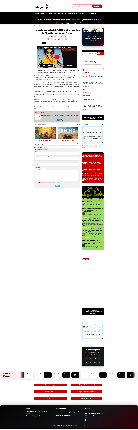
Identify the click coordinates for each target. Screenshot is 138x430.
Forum (85, 259)
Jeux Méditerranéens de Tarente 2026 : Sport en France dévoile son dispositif (92, 174)
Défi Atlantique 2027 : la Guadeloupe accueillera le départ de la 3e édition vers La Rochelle (92, 200)
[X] (95, 358)
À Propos (50, 398)
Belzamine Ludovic (40, 113)
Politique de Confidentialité (86, 385)
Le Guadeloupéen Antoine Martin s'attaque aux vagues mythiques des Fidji (93, 220)
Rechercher (97, 6)
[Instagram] (91, 358)
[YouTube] (99, 358)
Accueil (37, 13)
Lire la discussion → (87, 77)
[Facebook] (86, 358)
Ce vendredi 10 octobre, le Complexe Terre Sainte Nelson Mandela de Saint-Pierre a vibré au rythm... (95, 235)
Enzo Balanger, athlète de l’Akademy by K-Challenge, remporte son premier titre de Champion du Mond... (95, 246)
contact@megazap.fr (34, 416)
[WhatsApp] (91, 363)
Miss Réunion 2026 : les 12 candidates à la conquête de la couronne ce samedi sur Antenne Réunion (92, 169)
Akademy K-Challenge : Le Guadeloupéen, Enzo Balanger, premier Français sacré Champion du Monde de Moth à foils (93, 241)
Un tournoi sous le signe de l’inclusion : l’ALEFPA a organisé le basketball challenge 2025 (93, 230)
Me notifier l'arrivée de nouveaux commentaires (47, 182)
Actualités (44, 13)
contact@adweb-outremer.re (95, 413)
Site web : (37, 162)
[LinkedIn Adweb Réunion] (86, 420)
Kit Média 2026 (86, 398)
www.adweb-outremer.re (94, 418)
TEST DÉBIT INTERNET (91, 13)
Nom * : (36, 151)
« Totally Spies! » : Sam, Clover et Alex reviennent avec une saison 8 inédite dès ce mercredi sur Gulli (45, 143)
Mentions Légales (50, 385)
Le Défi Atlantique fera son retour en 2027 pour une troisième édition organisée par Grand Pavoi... (94, 204)
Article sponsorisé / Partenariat (68, 13)
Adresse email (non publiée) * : (42, 156)
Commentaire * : (38, 167)
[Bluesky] (99, 363)
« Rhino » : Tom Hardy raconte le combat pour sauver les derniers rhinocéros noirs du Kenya (68, 142)
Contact (81, 13)
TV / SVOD (40, 25)
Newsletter (52, 13)
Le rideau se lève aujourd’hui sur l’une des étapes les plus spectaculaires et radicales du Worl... (94, 225)
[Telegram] (95, 363)
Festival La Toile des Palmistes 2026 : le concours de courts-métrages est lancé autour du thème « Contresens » (92, 157)
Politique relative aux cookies (86, 392)
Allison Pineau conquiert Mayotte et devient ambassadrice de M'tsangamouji (92, 210)
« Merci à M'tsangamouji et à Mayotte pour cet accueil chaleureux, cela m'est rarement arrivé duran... (94, 214)
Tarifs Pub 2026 (50, 392)
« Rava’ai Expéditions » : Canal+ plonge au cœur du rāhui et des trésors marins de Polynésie (92, 179)
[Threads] (86, 363)
